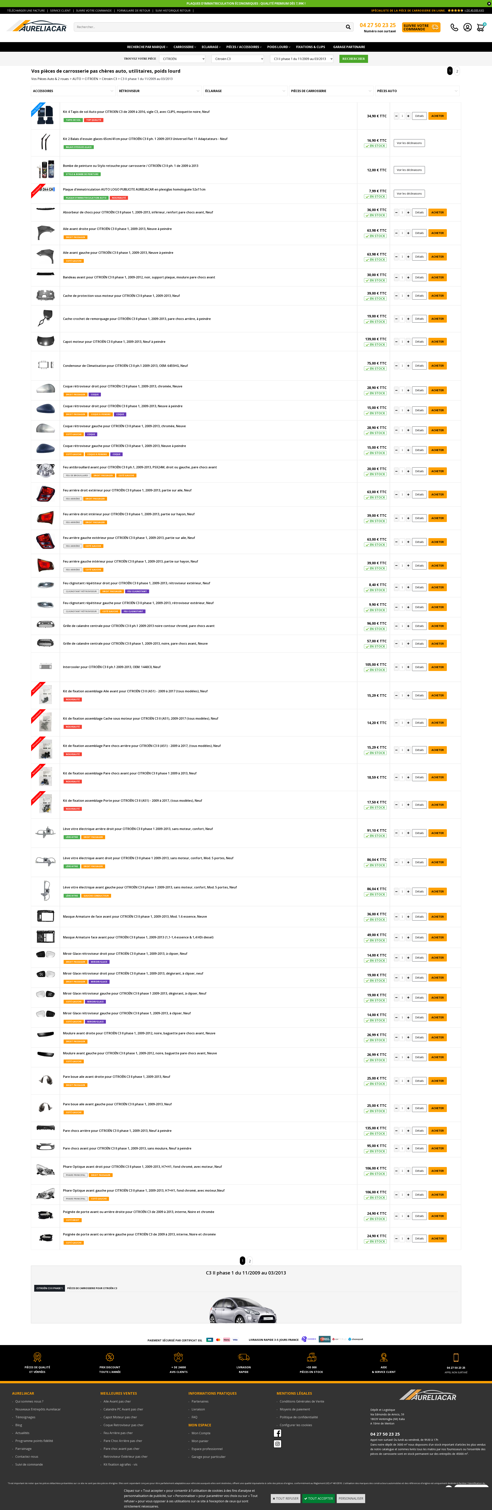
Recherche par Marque (146, 47)
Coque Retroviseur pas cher (124, 1425)
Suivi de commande (29, 1464)
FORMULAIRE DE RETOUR (133, 10)
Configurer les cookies (296, 1425)
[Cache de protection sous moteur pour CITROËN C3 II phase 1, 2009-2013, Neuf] (45, 296)
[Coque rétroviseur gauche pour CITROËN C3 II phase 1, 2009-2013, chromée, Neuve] (45, 429)
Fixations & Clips (310, 47)
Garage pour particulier (209, 1457)
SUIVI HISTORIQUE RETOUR (172, 10)
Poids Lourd (277, 47)
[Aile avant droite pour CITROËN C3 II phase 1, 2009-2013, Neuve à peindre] (45, 233)
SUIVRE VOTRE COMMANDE (94, 10)
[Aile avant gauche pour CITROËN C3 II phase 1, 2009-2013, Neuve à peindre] (45, 256)
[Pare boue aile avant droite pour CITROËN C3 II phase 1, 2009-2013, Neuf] (45, 1080)
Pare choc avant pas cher (122, 1449)
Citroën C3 (109, 79)
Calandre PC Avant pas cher (123, 1409)
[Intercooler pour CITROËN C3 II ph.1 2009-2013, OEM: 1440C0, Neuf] (45, 667)
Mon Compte (201, 1433)
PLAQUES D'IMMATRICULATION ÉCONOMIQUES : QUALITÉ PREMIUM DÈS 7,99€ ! (246, 3)
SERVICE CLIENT (60, 10)
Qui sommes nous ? (29, 1401)
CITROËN (91, 79)
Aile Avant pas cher (117, 1401)
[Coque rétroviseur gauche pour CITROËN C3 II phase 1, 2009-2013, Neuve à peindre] (45, 449)
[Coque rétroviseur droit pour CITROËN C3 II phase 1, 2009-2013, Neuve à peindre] (45, 409)
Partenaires (200, 1401)
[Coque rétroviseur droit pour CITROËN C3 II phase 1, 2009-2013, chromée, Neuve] (45, 389)
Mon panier (200, 1441)
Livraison (198, 1409)
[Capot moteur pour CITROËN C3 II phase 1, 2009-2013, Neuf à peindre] (45, 341)
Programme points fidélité (34, 1441)
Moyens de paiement (295, 1409)
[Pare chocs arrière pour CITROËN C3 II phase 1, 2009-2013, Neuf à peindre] (45, 1128)
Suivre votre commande (416, 27)
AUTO (76, 79)
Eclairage (210, 47)
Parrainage (23, 1449)
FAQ (194, 1417)
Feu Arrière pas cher (118, 1433)
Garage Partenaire (349, 47)
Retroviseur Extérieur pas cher (126, 1456)
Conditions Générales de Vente (302, 1401)
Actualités (22, 1433)
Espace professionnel (207, 1449)
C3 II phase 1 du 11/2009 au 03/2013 (147, 79)
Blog (18, 1425)
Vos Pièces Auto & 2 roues (50, 79)
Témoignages (25, 1417)
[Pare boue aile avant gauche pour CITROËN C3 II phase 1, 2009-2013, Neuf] (45, 1108)
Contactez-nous (26, 1456)
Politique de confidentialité (299, 1417)
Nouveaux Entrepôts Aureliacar (38, 1409)
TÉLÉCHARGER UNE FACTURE (26, 10)
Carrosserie (184, 47)
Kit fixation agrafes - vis (120, 1464)
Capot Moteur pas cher (120, 1417)
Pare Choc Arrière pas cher (123, 1441)
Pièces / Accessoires (242, 47)
